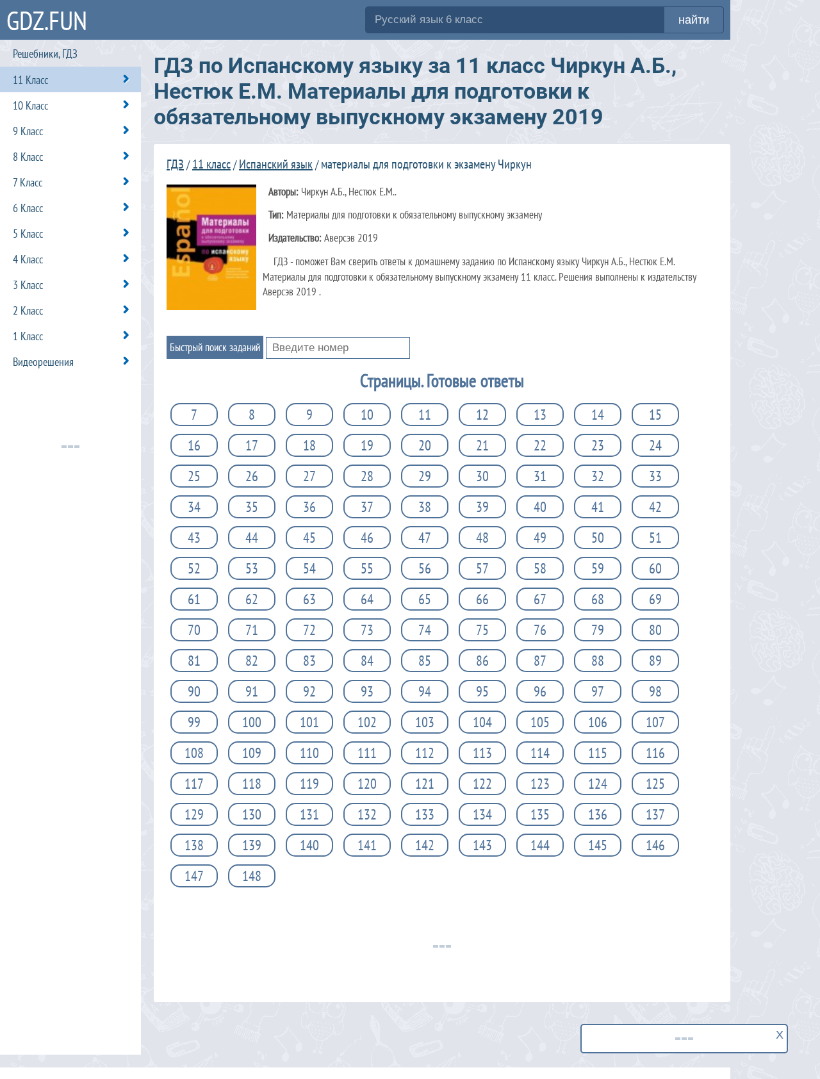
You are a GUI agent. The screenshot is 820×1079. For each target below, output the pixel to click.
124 (597, 784)
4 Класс (28, 259)
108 (194, 753)
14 (597, 415)
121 (424, 784)
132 (367, 814)
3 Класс (28, 284)
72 (309, 630)
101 (309, 722)
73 (367, 630)
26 (251, 476)
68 (597, 599)
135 (540, 814)
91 (251, 691)
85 (424, 661)
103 (424, 722)
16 (194, 445)
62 (251, 599)
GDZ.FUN (46, 20)
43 (194, 538)
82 (251, 661)
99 (194, 722)
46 (367, 538)
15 (655, 415)
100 (251, 722)
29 (424, 476)
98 (655, 691)
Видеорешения (43, 361)
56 (424, 568)
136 (597, 814)
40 (540, 507)
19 (367, 445)
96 (540, 691)
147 (194, 876)
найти (693, 19)
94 (424, 691)
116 (655, 753)
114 (540, 753)
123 (540, 784)
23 (597, 445)
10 (367, 415)
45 (309, 538)
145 (597, 845)
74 (424, 630)
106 (597, 722)
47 (424, 538)
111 (367, 753)
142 (424, 845)
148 (251, 876)
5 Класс (28, 233)
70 (194, 630)
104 (482, 722)
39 (482, 507)
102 (367, 722)
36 (309, 507)
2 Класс (28, 310)
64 (367, 599)
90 (194, 691)
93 (367, 691)
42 (655, 507)
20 (424, 445)
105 (540, 722)
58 (540, 568)
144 (540, 845)
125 (655, 784)
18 (309, 445)
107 (655, 722)
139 (251, 845)
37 (367, 507)
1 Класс (28, 336)
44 (251, 538)
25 (194, 476)
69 (655, 599)
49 (540, 538)
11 (424, 415)
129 (194, 814)
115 (597, 753)
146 (655, 845)
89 (655, 661)
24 (655, 445)
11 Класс (30, 79)
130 (251, 814)
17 (251, 445)
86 (482, 661)
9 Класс (28, 131)
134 (482, 814)
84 (367, 661)
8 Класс (28, 156)
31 (540, 476)
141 (367, 845)
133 (424, 814)
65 (424, 599)
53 (251, 568)
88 (597, 661)
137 (655, 814)
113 (482, 753)
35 (251, 507)
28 (367, 476)
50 (597, 538)
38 (424, 507)
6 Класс (28, 208)
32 (597, 476)
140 (309, 845)
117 (194, 784)
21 (482, 445)
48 (482, 538)
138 (194, 845)
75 (482, 630)
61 (194, 599)
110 (309, 753)
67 (540, 599)
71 (251, 630)
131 (309, 814)
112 (424, 753)
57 (482, 568)
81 (194, 661)
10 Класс (30, 105)
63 (309, 599)
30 (482, 476)
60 (655, 568)
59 (597, 568)
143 (482, 845)
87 (540, 661)
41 (597, 507)
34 (194, 507)
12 (482, 415)
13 (540, 415)
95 (482, 691)
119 (309, 784)
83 (309, 661)
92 (309, 691)
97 (597, 691)
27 (309, 476)
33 (655, 476)
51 (655, 538)
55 (367, 568)
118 (251, 784)
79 (597, 630)
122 (482, 784)
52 (194, 568)
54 (309, 568)
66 (482, 599)
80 (655, 630)
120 (367, 784)
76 (540, 630)
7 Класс (27, 182)
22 (540, 445)
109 (251, 753)
